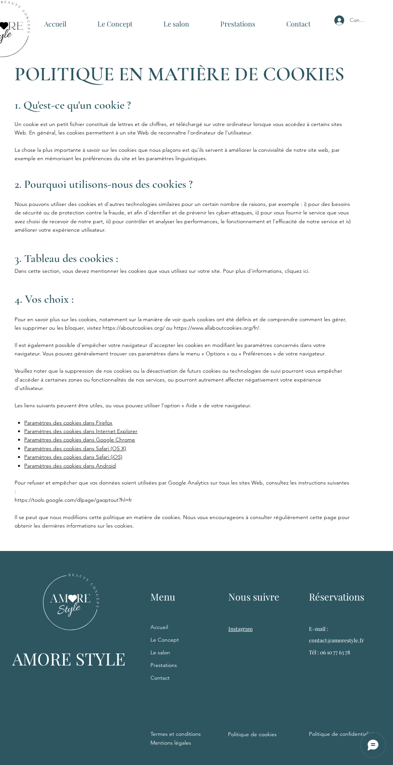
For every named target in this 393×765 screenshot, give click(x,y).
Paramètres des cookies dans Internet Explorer (80, 431)
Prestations (163, 665)
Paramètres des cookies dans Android (70, 465)
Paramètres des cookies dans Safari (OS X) (75, 448)
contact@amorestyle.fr (336, 640)
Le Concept (164, 639)
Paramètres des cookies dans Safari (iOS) (73, 456)
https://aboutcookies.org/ (133, 327)
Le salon (160, 652)
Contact (160, 677)
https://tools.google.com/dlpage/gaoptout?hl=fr (73, 499)
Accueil (159, 627)
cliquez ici (296, 270)
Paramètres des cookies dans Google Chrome (79, 439)
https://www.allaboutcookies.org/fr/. (217, 327)
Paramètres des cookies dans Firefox (68, 422)
